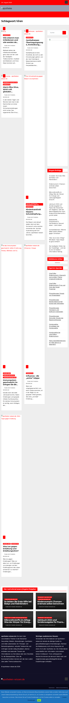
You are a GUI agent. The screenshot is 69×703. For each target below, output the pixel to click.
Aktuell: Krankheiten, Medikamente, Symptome (32, 204)
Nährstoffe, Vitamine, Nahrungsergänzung (16, 617)
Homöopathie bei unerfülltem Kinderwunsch (54, 334)
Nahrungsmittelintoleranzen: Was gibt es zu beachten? (57, 342)
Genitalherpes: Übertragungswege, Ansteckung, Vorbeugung (34, 43)
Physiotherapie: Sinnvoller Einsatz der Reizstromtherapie (56, 318)
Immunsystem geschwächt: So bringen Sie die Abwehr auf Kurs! (11, 383)
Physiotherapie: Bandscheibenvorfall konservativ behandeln (56, 301)
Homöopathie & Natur (8, 375)
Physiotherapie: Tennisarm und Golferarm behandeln (56, 310)
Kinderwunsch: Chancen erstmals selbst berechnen (57, 186)
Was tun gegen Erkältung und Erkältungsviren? (11, 548)
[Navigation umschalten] (35, 14)
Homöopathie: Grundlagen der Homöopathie (54, 326)
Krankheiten (6, 35)
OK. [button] (39, 700)
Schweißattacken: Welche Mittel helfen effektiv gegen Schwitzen (57, 231)
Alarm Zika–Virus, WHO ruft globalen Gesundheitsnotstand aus (11, 91)
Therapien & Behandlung (9, 377)
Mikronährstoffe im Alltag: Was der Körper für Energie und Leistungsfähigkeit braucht (56, 195)
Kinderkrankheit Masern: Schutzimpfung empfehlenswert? (34, 212)
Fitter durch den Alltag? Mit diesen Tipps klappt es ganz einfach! (57, 239)
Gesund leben (6, 373)
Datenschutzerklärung (62, 687)
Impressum (52, 687)
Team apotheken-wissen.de (13, 606)
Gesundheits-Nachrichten (10, 82)
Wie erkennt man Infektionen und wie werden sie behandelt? (11, 41)
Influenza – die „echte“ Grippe (32, 377)
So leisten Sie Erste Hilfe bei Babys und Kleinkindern (57, 177)
